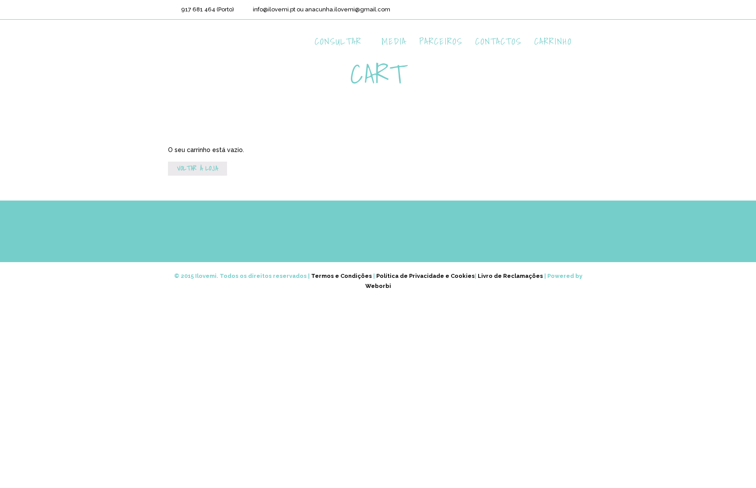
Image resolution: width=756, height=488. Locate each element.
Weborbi (378, 286)
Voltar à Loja (197, 168)
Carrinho (553, 41)
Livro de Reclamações (510, 276)
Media (394, 41)
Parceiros (440, 41)
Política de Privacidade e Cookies (425, 276)
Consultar (338, 41)
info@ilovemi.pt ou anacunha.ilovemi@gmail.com (321, 9)
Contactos (498, 41)
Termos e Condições (341, 276)
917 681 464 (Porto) (207, 9)
